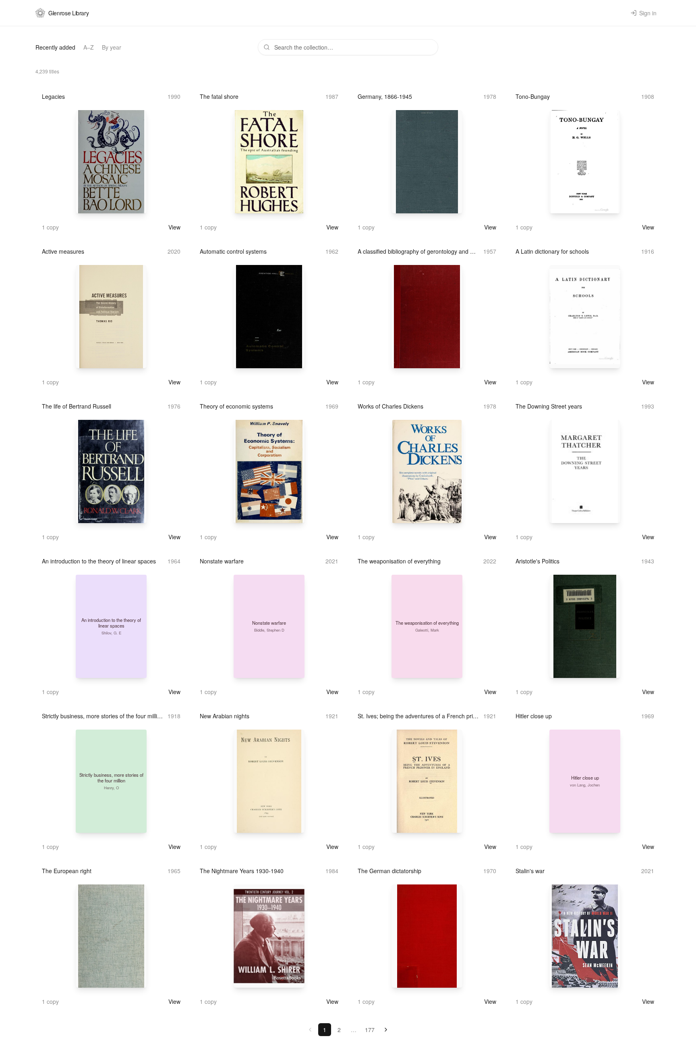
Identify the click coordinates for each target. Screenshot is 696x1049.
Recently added (55, 47)
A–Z (88, 47)
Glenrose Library (68, 13)
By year (111, 47)
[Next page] (385, 1029)
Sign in (648, 13)
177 (370, 1030)
